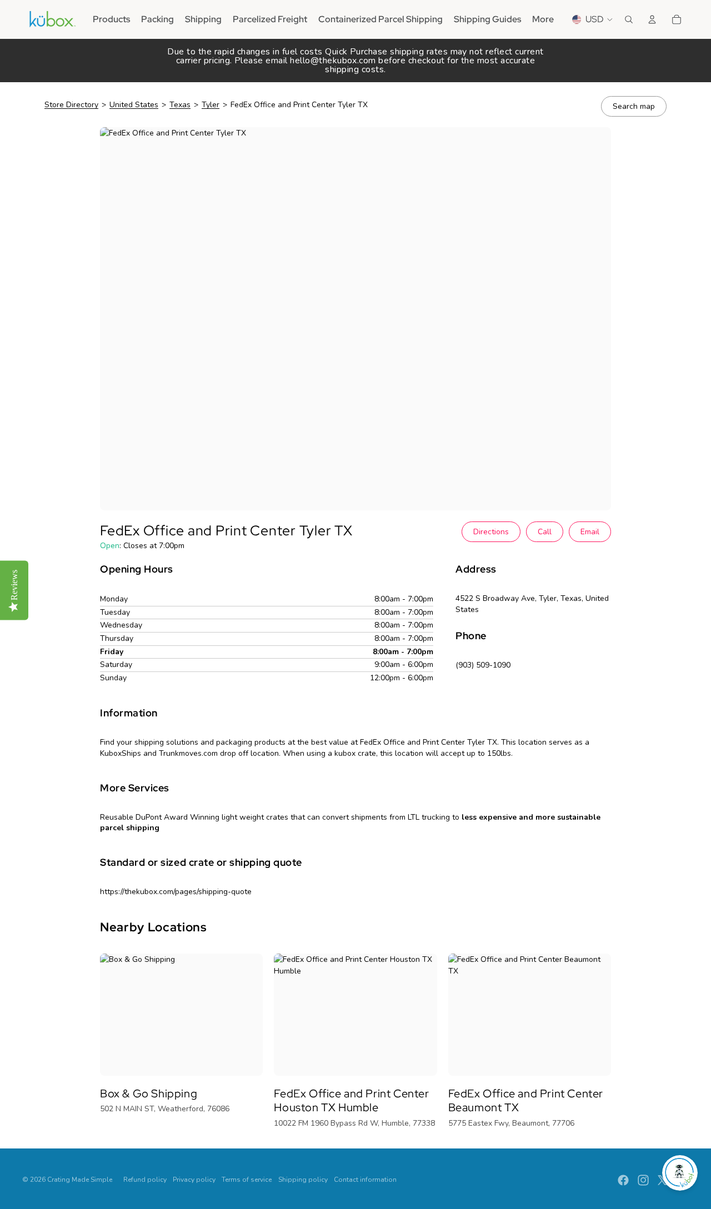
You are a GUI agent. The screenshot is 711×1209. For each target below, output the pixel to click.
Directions (491, 531)
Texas (180, 104)
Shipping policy (303, 1179)
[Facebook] (623, 1180)
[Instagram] (643, 1180)
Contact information (365, 1179)
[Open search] (629, 19)
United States (133, 104)
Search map (634, 106)
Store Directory (71, 104)
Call (545, 531)
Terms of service (247, 1179)
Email (589, 531)
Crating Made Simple (79, 1179)
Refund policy (145, 1179)
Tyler (210, 104)
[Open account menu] (652, 19)
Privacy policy (194, 1179)
